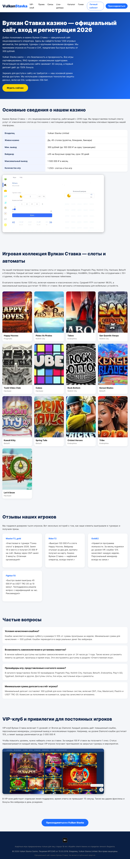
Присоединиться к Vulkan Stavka (65, 822)
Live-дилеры (60, 6)
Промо (41, 4)
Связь (50, 4)
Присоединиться (116, 6)
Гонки (81, 4)
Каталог (71, 4)
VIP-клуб (32, 6)
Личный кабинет (94, 6)
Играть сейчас (15, 87)
